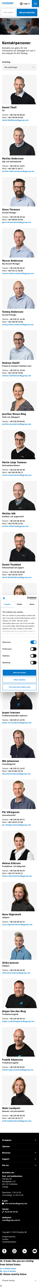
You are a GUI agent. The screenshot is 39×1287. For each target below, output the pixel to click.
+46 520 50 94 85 (17, 421)
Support (5, 1159)
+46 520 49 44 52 (17, 922)
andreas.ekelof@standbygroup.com (16, 376)
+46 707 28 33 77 (15, 1118)
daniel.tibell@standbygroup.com (15, 120)
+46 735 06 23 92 (15, 523)
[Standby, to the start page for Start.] (8, 3)
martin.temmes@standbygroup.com (17, 475)
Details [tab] (19, 604)
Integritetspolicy (8, 1236)
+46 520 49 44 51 (17, 820)
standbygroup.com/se (11, 1220)
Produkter (6, 1140)
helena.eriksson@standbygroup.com (17, 876)
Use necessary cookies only (19, 687)
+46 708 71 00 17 (15, 169)
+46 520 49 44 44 (17, 217)
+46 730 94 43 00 (15, 117)
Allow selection (19, 680)
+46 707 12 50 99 (15, 271)
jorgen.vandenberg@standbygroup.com (18, 1021)
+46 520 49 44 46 (17, 970)
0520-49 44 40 (11, 1212)
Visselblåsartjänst (9, 1242)
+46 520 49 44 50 (17, 521)
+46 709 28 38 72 (15, 472)
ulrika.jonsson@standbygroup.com (16, 973)
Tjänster (6, 1146)
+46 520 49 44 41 (17, 268)
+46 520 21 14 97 (17, 768)
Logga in (26, 4)
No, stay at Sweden (8, 1271)
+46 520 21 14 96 (17, 319)
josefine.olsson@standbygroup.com (16, 424)
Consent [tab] (7, 604)
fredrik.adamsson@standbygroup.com (17, 1070)
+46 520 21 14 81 (17, 166)
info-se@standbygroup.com (16, 1203)
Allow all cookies (19, 673)
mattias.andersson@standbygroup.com (18, 171)
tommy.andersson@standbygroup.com (18, 324)
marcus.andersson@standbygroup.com (18, 273)
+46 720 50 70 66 (15, 373)
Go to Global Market (8, 1268)
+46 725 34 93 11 (15, 873)
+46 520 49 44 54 (17, 1019)
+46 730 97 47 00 (15, 822)
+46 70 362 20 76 (15, 771)
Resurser (6, 1153)
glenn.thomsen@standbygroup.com (16, 222)
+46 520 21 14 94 (17, 370)
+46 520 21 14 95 (17, 720)
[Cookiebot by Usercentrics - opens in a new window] (28, 598)
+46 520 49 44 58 (17, 1116)
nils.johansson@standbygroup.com (16, 774)
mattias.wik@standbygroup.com (15, 526)
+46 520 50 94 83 (17, 115)
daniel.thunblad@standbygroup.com (17, 577)
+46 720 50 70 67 (15, 575)
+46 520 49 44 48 (17, 470)
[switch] (33, 649)
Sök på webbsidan (27, 12)
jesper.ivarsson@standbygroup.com (17, 723)
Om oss (5, 1165)
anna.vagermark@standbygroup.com (17, 924)
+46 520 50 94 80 (17, 572)
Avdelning (6, 62)
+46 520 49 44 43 (17, 871)
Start (4, 19)
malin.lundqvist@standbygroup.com (17, 1121)
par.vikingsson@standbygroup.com (16, 825)
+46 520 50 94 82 (17, 1067)
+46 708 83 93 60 (15, 220)
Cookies (5, 1239)
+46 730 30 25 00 (15, 322)
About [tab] (32, 604)
